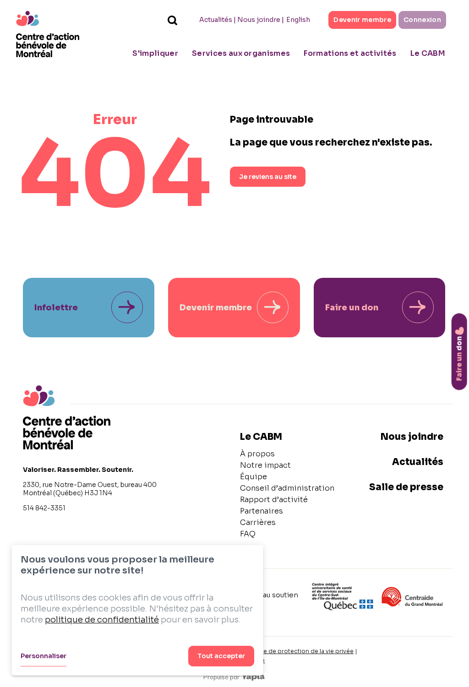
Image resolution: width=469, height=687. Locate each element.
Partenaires (261, 511)
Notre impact (265, 465)
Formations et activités (350, 53)
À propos (257, 454)
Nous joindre (258, 20)
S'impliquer (155, 53)
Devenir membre (362, 20)
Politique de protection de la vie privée (298, 651)
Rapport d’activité (274, 499)
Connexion (422, 20)
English (298, 20)
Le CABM (427, 53)
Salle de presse (406, 487)
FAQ (248, 534)
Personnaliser (43, 656)
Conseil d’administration (287, 488)
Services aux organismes (241, 53)
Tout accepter (221, 656)
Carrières (258, 522)
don (459, 358)
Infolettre (56, 308)
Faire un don (351, 308)
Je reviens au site (267, 177)
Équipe (253, 476)
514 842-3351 (44, 508)
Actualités (215, 20)
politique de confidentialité (102, 620)
